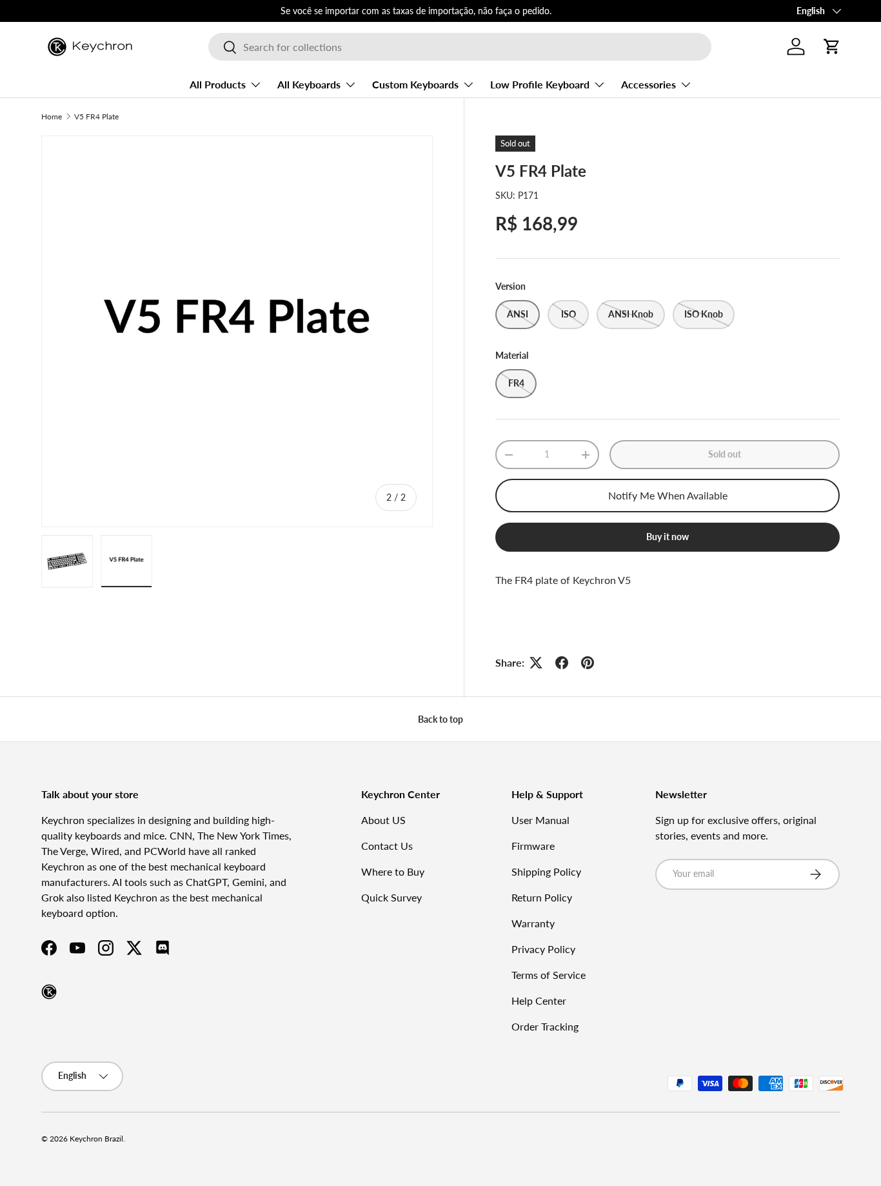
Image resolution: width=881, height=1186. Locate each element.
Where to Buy (392, 871)
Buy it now (667, 536)
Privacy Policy (543, 949)
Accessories (648, 84)
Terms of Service (548, 975)
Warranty (533, 923)
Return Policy (541, 897)
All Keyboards (309, 84)
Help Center (538, 1000)
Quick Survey (391, 897)
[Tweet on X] (536, 663)
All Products (218, 84)
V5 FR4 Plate (96, 116)
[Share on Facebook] (562, 663)
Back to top (440, 719)
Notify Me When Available (668, 495)
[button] (832, 46)
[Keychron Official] (49, 992)
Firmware (533, 845)
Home (51, 116)
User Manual (540, 820)
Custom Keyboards (415, 84)
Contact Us (387, 845)
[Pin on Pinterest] (587, 663)
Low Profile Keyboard (539, 84)
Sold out (724, 453)
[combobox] (459, 47)
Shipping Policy (546, 871)
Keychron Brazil (96, 1138)
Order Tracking (545, 1026)
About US (383, 820)
